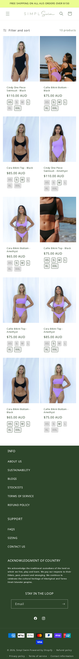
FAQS (11, 529)
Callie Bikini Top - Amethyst (17, 330)
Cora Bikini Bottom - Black (18, 411)
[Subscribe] (63, 604)
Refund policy (64, 650)
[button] (7, 13)
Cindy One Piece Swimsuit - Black (16, 89)
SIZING (12, 538)
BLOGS (12, 479)
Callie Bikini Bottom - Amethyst (56, 411)
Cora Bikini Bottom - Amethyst (18, 250)
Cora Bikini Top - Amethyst (53, 330)
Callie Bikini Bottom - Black (56, 89)
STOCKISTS (15, 487)
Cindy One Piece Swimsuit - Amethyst (55, 169)
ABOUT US (15, 461)
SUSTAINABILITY (19, 470)
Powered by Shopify (41, 650)
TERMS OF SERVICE (21, 496)
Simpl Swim (22, 650)
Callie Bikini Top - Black (57, 248)
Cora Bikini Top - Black (20, 167)
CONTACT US (16, 546)
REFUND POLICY (19, 505)
